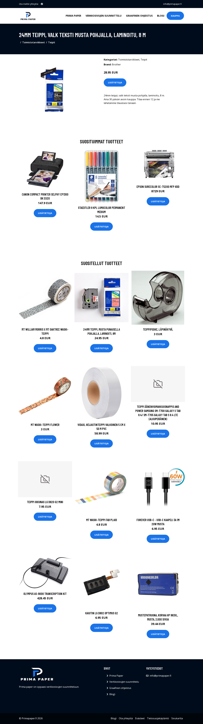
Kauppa (175, 15)
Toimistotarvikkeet (33, 42)
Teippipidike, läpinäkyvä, (158, 329)
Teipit (51, 42)
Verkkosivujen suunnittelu (104, 15)
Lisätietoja (115, 82)
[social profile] (42, 4)
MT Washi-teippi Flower (45, 424)
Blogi (160, 15)
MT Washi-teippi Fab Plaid (101, 520)
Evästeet (140, 718)
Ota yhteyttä (126, 718)
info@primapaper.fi (172, 4)
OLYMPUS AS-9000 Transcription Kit (45, 593)
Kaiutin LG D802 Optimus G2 (101, 613)
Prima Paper (73, 15)
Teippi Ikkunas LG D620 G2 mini (45, 502)
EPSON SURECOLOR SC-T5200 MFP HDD (158, 186)
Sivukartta (177, 718)
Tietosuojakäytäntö (158, 718)
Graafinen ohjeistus (139, 15)
